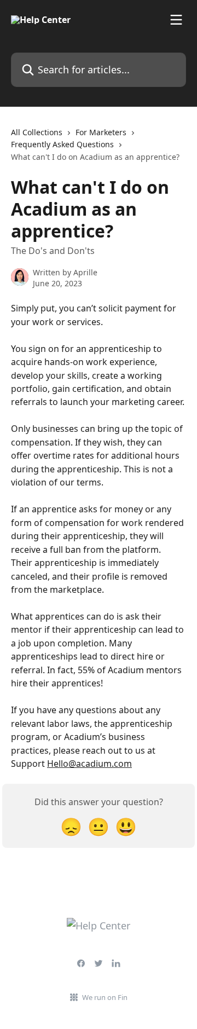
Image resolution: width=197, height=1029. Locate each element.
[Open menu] (176, 19)
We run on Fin (105, 997)
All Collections (36, 132)
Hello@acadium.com (89, 764)
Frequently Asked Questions (62, 144)
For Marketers (101, 132)
